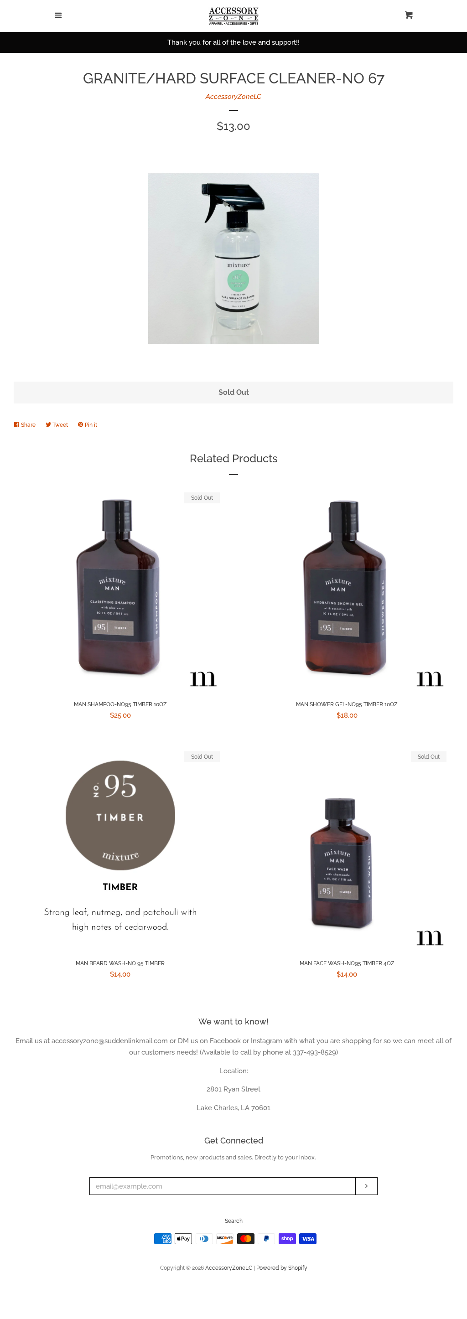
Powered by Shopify (281, 1268)
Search (234, 1221)
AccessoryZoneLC (233, 97)
